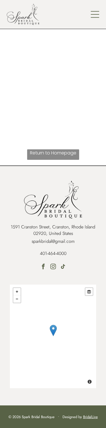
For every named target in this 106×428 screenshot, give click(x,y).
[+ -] (53, 336)
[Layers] (89, 291)
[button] (95, 14)
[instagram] (53, 267)
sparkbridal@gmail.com (53, 241)
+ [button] (17, 291)
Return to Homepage (53, 153)
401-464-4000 (53, 253)
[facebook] (43, 267)
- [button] (17, 299)
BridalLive (90, 417)
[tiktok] (63, 267)
